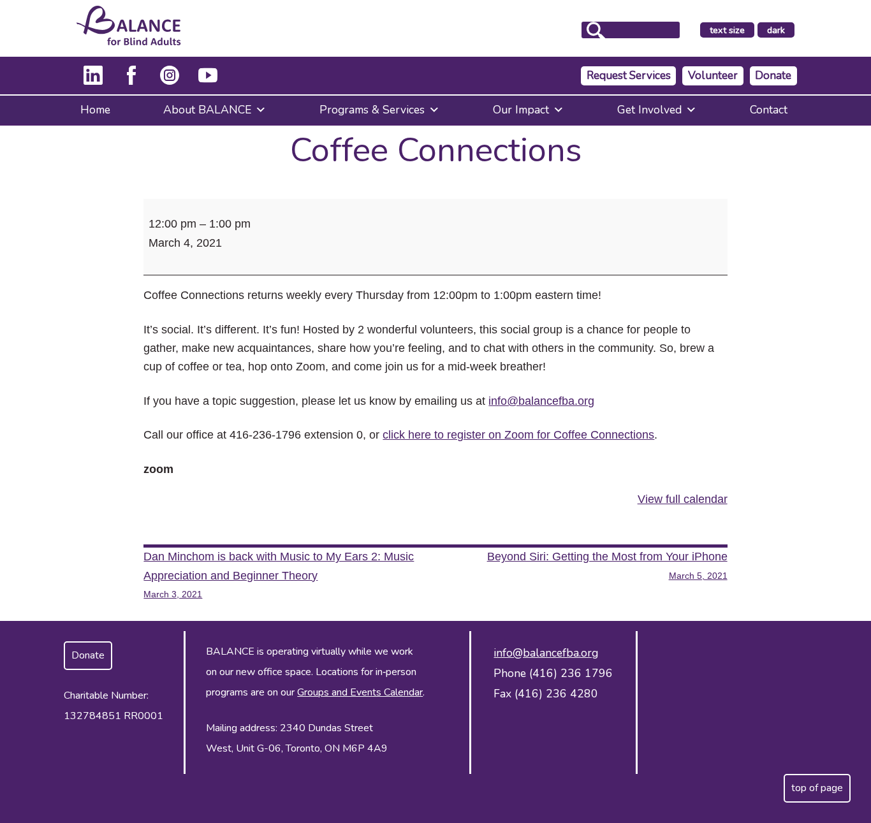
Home (95, 109)
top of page (817, 788)
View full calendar (683, 499)
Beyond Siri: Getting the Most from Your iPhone (607, 565)
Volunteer (713, 75)
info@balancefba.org (541, 401)
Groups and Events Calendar (360, 692)
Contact (768, 109)
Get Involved (649, 109)
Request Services (629, 75)
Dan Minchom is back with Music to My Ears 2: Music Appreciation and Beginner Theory (278, 574)
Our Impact (521, 109)
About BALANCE (207, 109)
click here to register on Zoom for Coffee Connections (518, 434)
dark (780, 30)
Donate (773, 75)
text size (727, 30)
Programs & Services (372, 109)
